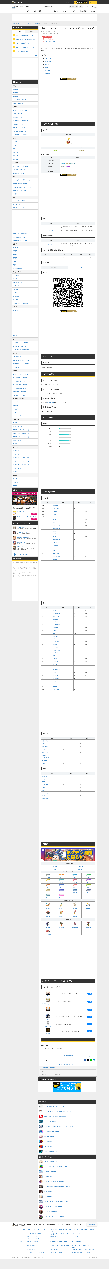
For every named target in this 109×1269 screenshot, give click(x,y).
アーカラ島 (15, 405)
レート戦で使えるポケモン (19, 346)
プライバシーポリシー (39, 1224)
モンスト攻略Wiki (76, 1237)
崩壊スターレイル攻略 (32, 1237)
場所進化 (15, 251)
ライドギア (15, 152)
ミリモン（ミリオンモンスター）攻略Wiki (81, 1253)
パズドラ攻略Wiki (54, 1237)
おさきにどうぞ (45, 798)
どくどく (55, 610)
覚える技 (47, 71)
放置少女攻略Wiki (31, 1245)
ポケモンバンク (50, 402)
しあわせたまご (17, 356)
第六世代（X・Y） (17, 440)
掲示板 (93, 11)
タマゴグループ (81, 869)
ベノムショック (56, 613)
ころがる (55, 517)
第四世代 (88, 908)
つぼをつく (44, 760)
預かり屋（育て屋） (18, 282)
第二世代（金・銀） (18, 426)
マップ (47, 11)
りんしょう (55, 661)
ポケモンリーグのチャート (19, 391)
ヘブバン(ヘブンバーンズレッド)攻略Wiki (59, 1245)
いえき (54, 536)
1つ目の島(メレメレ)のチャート (20, 377)
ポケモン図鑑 (37, 11)
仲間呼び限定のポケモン (19, 173)
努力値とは (15, 482)
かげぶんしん (56, 638)
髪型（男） (15, 155)
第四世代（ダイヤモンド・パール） (21, 433)
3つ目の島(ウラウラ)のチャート (20, 384)
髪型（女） (15, 159)
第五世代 (48, 916)
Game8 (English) (77, 1224)
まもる (54, 622)
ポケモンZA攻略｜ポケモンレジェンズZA (36, 1229)
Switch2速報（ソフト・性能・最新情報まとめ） (83, 1229)
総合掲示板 (15, 89)
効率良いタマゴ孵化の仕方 (19, 190)
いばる (54, 681)
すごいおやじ (16, 275)
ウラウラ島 (15, 409)
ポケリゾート (16, 148)
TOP (15, 11)
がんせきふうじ (56, 650)
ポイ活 (70, 2)
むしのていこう (56, 525)
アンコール (55, 519)
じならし (55, 672)
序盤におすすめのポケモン (19, 128)
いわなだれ (55, 545)
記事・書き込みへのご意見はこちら (69, 1064)
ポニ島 (14, 412)
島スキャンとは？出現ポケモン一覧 (25, 47)
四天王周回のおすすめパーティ (20, 240)
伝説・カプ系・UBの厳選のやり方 (21, 180)
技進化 (14, 261)
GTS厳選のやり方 (17, 194)
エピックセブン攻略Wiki (77, 1242)
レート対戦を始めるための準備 (20, 343)
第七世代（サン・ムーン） (19, 444)
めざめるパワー (56, 616)
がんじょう (50, 227)
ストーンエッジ (56, 556)
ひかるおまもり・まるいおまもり (21, 363)
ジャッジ (15, 279)
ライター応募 (92, 1224)
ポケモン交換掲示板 (18, 103)
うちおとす (55, 630)
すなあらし (55, 647)
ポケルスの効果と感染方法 (19, 201)
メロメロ (55, 658)
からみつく (55, 511)
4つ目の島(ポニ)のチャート (19, 388)
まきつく (55, 522)
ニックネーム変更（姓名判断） (20, 303)
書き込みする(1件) (68, 1055)
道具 (74, 11)
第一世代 (48, 908)
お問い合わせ (60, 1224)
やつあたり (55, 627)
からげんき (55, 653)
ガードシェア (56, 553)
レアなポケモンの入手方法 (19, 169)
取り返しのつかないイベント (20, 110)
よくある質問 (83, 11)
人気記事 (19, 31)
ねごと (54, 684)
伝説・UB (81, 866)
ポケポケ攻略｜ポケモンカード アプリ (81, 1233)
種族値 (46, 67)
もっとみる (34, 55)
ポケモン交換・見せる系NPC (20, 135)
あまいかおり (45, 746)
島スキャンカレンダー (18, 310)
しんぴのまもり (56, 528)
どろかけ (44, 743)
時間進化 (15, 254)
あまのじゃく (51, 244)
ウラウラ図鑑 (88, 927)
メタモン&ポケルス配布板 (19, 100)
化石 (55, 869)
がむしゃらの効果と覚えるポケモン (25, 35)
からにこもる (56, 508)
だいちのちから (45, 790)
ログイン (94, 2)
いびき (43, 779)
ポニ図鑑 (48, 927)
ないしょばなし (56, 689)
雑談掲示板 (15, 93)
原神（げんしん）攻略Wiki (33, 1242)
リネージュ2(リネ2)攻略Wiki (56, 1253)
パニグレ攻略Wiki (31, 1249)
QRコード (65, 11)
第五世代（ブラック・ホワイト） (21, 437)
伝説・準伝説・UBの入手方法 (20, 166)
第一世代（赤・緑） (18, 423)
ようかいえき (45, 741)
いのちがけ (44, 763)
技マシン (56, 11)
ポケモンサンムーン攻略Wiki (48, 1067)
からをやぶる (56, 542)
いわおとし (55, 533)
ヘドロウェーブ (56, 641)
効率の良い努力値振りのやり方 (20, 233)
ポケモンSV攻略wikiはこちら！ (51, 41)
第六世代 (61, 916)
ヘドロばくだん (56, 644)
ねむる (54, 531)
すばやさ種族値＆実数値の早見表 (21, 350)
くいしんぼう (51, 230)
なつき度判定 (16, 296)
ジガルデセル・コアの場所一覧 (20, 121)
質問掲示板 (15, 96)
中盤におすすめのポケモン (19, 131)
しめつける (44, 776)
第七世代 (75, 916)
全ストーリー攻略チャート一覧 (20, 374)
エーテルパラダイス (18, 416)
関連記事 (47, 74)
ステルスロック (45, 793)
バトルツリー (16, 145)
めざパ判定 (15, 300)
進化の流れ (48, 61)
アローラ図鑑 (48, 934)
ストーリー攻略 (25, 11)
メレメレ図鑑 (61, 927)
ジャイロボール (56, 669)
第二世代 (61, 908)
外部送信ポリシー (51, 1224)
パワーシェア (56, 550)
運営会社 (68, 1224)
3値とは (15, 478)
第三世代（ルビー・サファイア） (21, 430)
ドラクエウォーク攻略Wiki (33, 1239)
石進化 (14, 265)
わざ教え (15, 293)
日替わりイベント (17, 336)
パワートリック (56, 539)
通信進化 (15, 258)
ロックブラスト (45, 758)
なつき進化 (15, 247)
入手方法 (47, 64)
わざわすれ (15, 289)
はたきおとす (45, 752)
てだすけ (44, 749)
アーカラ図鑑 (75, 927)
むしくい (55, 548)
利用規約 (29, 1224)
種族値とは (15, 485)
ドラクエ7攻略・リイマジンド (34, 1233)
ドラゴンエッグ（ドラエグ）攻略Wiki (36, 1253)
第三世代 (75, 908)
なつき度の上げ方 (17, 204)
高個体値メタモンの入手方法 (20, 183)
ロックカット (56, 664)
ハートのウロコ (17, 367)
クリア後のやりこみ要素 (19, 395)
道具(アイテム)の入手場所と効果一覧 (25, 39)
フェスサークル (17, 141)
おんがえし (55, 636)
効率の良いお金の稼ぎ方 (19, 237)
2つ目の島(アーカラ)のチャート (20, 381)
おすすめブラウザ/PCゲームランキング (26, 554)
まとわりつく (56, 678)
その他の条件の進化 (18, 268)
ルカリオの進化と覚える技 (22, 43)
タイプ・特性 (48, 58)
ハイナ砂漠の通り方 (18, 124)
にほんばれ (55, 619)
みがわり (55, 686)
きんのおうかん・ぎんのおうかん (21, 360)
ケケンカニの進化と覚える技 (23, 51)
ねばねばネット (56, 505)
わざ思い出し (16, 286)
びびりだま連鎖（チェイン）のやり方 (22, 187)
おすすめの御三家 (17, 114)
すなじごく (44, 755)
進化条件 (55, 866)
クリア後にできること (18, 117)
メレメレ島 (15, 402)
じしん (54, 633)
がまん (54, 514)
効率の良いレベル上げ (18, 208)
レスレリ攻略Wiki (54, 1249)
